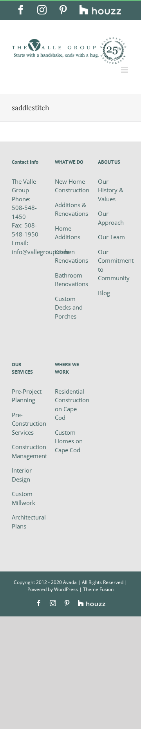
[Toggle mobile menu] (125, 70)
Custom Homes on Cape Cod (69, 441)
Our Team (111, 237)
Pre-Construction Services (29, 423)
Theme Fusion (98, 589)
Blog (104, 293)
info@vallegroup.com (40, 252)
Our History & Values (110, 190)
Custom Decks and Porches (69, 307)
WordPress (66, 589)
